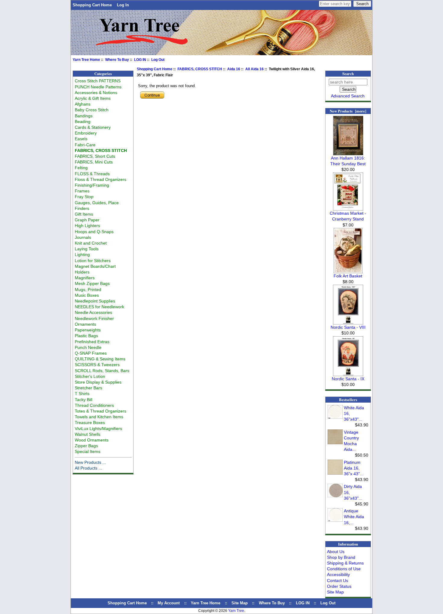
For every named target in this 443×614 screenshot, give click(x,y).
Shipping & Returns (345, 563)
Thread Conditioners (94, 405)
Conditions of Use (344, 568)
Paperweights (88, 330)
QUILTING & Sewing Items (100, 358)
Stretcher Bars (88, 387)
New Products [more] (348, 111)
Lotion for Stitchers (93, 260)
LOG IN (140, 60)
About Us (335, 551)
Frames (82, 190)
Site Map (335, 592)
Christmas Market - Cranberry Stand (348, 216)
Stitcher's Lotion (90, 376)
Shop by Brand (341, 557)
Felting (81, 167)
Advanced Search (348, 95)
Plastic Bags (86, 335)
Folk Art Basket (348, 276)
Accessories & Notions (96, 92)
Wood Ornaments (91, 440)
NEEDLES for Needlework (99, 306)
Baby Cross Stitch (91, 109)
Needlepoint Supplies (95, 301)
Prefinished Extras (92, 341)
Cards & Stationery (93, 127)
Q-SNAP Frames (91, 353)
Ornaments (85, 324)
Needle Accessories (93, 312)
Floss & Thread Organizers (100, 179)
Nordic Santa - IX (348, 378)
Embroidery (86, 133)
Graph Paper (87, 219)
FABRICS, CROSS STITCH (200, 69)
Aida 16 (233, 69)
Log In (123, 5)
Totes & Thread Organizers (100, 411)
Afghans (82, 104)
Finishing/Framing (92, 185)
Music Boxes (87, 295)
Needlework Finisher (94, 318)
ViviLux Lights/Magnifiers (98, 428)
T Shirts (82, 393)
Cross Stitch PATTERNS (98, 80)
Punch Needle (88, 347)
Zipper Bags (86, 445)
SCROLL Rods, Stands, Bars (102, 370)
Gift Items (84, 214)
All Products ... (88, 468)
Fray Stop (84, 196)
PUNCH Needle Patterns (98, 86)
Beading (82, 121)
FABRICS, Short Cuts (95, 156)
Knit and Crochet (91, 243)
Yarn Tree (236, 610)
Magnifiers (85, 277)
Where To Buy (117, 60)
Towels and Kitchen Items (99, 416)
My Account (169, 603)
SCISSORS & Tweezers (97, 364)
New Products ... (90, 462)
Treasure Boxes (90, 422)
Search (348, 73)
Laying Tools (87, 248)
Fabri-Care (85, 144)
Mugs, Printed (88, 289)
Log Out (158, 60)
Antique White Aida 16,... (354, 516)
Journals (83, 237)
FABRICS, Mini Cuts (94, 162)
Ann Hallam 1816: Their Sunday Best (348, 161)
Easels (81, 138)
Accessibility (338, 574)
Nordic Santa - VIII (348, 327)
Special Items (87, 451)
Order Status (339, 586)
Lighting (82, 254)
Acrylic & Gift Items (93, 98)
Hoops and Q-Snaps (94, 231)
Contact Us (337, 580)
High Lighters (87, 225)
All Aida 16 (254, 69)
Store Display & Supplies (98, 382)
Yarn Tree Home (86, 60)
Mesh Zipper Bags (92, 283)
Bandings (84, 115)
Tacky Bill (83, 399)
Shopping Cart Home (92, 5)
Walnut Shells (87, 434)
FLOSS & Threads (92, 173)
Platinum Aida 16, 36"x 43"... (353, 468)
